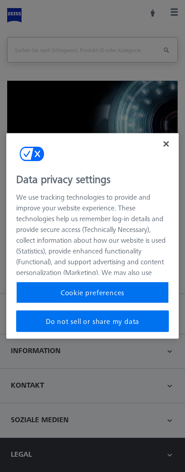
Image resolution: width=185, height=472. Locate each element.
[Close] (166, 144)
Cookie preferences (92, 292)
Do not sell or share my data (92, 321)
